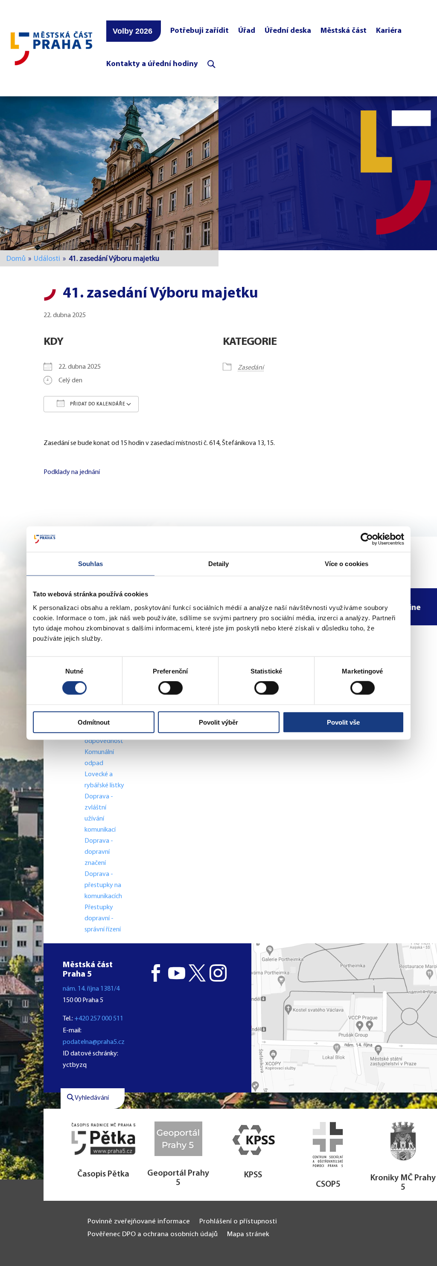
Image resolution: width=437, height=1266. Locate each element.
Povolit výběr (218, 721)
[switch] (170, 688)
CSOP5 (328, 1184)
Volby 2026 (132, 31)
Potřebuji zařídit (199, 31)
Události (47, 259)
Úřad (246, 31)
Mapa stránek (248, 1234)
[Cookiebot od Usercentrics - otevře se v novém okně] (366, 539)
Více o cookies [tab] (346, 563)
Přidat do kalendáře (97, 404)
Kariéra (389, 31)
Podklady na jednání (72, 472)
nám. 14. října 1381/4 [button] (91, 989)
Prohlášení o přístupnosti (238, 1222)
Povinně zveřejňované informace (138, 1222)
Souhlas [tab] (90, 563)
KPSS (253, 1175)
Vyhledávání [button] (91, 1098)
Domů (16, 259)
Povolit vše (343, 721)
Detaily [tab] (218, 563)
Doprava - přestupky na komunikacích (103, 885)
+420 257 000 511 (98, 1018)
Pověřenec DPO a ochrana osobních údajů (152, 1234)
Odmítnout (94, 721)
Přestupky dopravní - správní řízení (103, 918)
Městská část (343, 31)
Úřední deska (288, 31)
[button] (344, 1018)
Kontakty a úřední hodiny (152, 64)
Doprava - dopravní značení (98, 852)
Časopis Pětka (103, 1174)
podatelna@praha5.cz (94, 1042)
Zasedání (251, 367)
